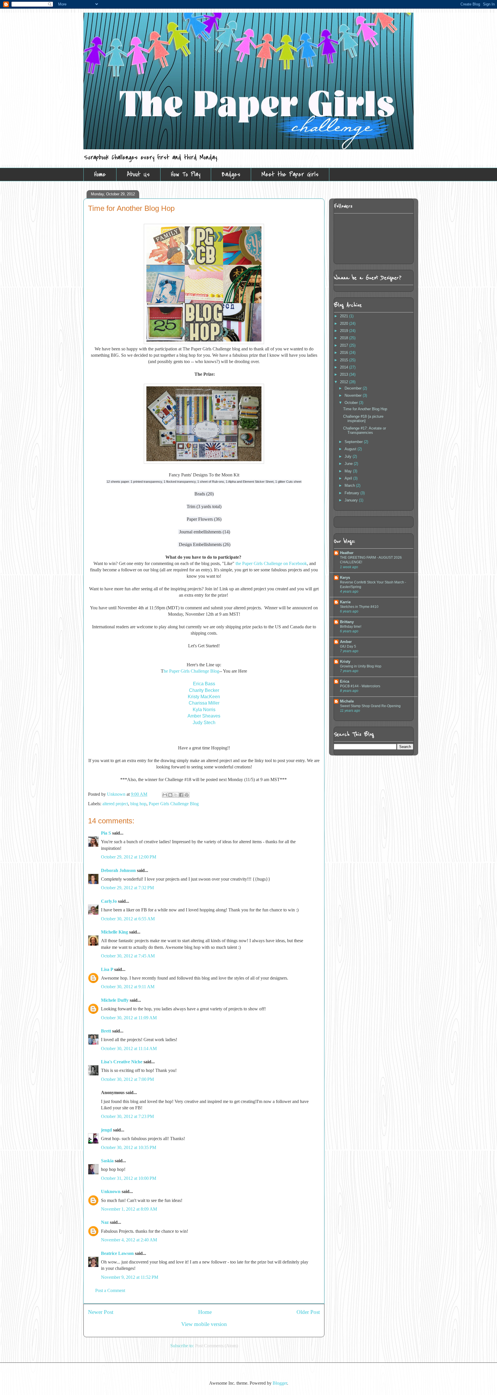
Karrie (345, 602)
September (354, 442)
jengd (106, 1129)
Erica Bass (204, 683)
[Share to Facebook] (181, 795)
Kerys (345, 577)
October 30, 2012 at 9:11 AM (127, 986)
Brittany (347, 622)
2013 (344, 374)
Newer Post (100, 1312)
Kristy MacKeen (204, 696)
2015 (344, 360)
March (350, 485)
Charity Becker (204, 690)
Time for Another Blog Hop (365, 409)
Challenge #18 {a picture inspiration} (363, 418)
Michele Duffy (115, 1000)
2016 (344, 352)
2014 (344, 367)
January (352, 500)
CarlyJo (109, 901)
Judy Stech (204, 722)
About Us (138, 174)
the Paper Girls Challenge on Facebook (271, 563)
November (354, 395)
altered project (115, 803)
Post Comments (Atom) (216, 1345)
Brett (106, 1030)
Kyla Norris (204, 709)
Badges (230, 174)
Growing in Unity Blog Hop (360, 666)
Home (100, 174)
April (349, 478)
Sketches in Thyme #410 (359, 607)
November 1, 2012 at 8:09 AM (129, 1209)
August (351, 449)
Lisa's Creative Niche (121, 1061)
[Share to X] (176, 795)
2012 (344, 382)
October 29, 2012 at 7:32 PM (127, 887)
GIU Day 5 (348, 646)
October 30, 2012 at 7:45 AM (128, 955)
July (349, 456)
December (354, 388)
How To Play (185, 174)
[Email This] (165, 795)
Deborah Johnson (118, 870)
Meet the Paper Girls (290, 174)
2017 (344, 345)
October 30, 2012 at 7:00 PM (127, 1079)
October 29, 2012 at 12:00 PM (128, 856)
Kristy (345, 661)
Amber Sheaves (204, 715)
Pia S (106, 833)
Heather (346, 553)
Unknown (117, 794)
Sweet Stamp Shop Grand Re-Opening (370, 706)
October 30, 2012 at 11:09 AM (129, 1017)
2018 (344, 338)
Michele (347, 701)
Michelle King (114, 932)
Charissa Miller (204, 703)
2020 (344, 323)
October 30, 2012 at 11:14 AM (129, 1048)
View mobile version (204, 1324)
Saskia (107, 1160)
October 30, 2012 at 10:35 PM (128, 1147)
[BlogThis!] (170, 795)
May (349, 471)
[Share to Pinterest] (187, 795)
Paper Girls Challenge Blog (174, 803)
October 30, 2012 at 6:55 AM (128, 918)
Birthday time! (350, 627)
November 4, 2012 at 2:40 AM (129, 1239)
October (352, 402)
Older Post (308, 1312)
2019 (344, 331)
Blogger (280, 1383)
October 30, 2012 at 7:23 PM (127, 1116)
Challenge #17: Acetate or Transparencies (364, 430)
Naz (105, 1222)
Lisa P (107, 969)
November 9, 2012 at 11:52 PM (129, 1277)
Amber (346, 642)
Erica (344, 681)
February (352, 493)
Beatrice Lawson (117, 1253)
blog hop (138, 803)
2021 (344, 316)
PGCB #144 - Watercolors (360, 686)
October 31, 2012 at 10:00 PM (128, 1178)
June (349, 463)
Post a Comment (110, 1290)
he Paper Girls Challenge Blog (191, 671)
